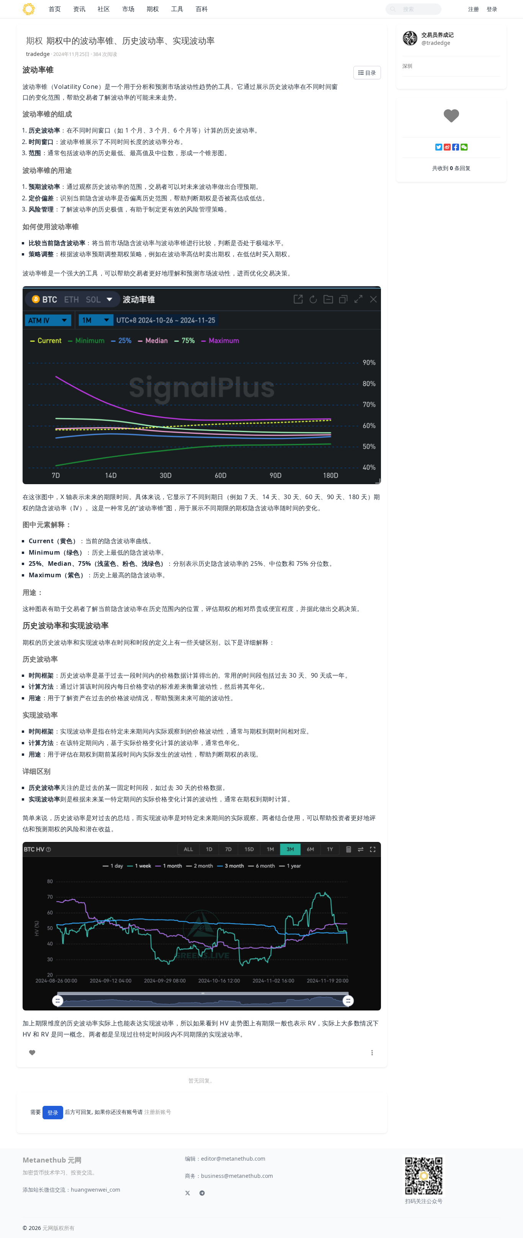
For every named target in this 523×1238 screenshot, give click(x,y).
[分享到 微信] (464, 147)
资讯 (79, 9)
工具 (177, 9)
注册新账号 (157, 1111)
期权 (153, 9)
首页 (55, 9)
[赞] (32, 1053)
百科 (202, 9)
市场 (128, 9)
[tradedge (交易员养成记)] (410, 37)
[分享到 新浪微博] (447, 147)
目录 (370, 72)
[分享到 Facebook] (455, 147)
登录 (492, 9)
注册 (473, 9)
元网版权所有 (58, 1227)
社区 (104, 9)
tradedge (38, 53)
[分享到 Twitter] (438, 147)
